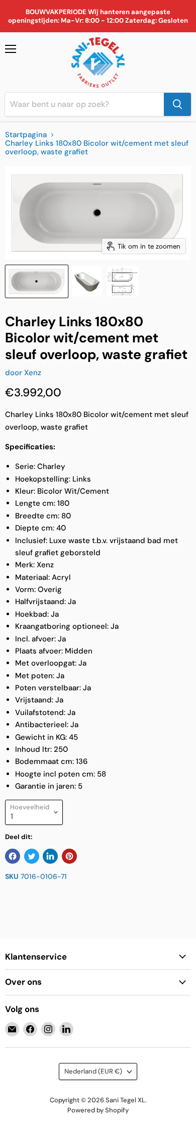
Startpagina (26, 135)
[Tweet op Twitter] (31, 856)
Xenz (32, 373)
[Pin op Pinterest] (69, 856)
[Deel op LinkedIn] (50, 856)
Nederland (93, 1071)
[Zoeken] (177, 104)
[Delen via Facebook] (12, 856)
